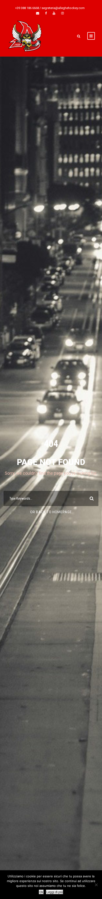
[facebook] (46, 13)
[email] (37, 13)
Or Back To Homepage (51, 512)
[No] (96, 884)
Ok (41, 892)
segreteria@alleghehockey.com (63, 8)
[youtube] (54, 13)
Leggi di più (54, 892)
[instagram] (62, 13)
